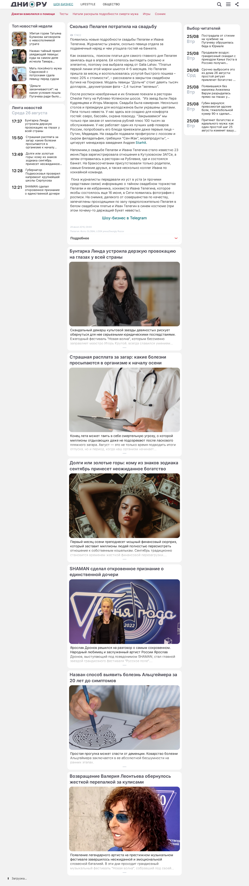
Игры (146, 14)
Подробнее (79, 238)
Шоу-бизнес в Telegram (124, 218)
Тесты (63, 14)
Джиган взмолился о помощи (33, 14)
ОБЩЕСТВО (111, 4)
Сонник (160, 14)
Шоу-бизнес (63, 4)
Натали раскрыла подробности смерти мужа (105, 14)
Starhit (141, 143)
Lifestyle (88, 4)
